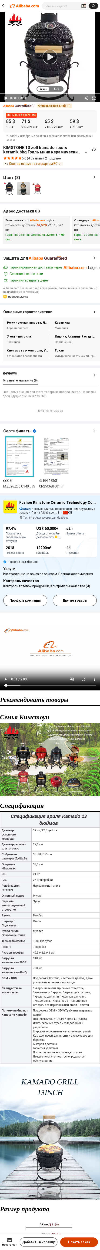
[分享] (94, 149)
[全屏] (94, 98)
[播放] (6, 98)
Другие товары (75, 600)
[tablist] (50, 89)
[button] (18, 106)
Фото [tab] (56, 89)
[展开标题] (86, 152)
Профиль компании (25, 600)
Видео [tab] (43, 89)
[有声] (86, 98)
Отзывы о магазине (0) (20, 380)
